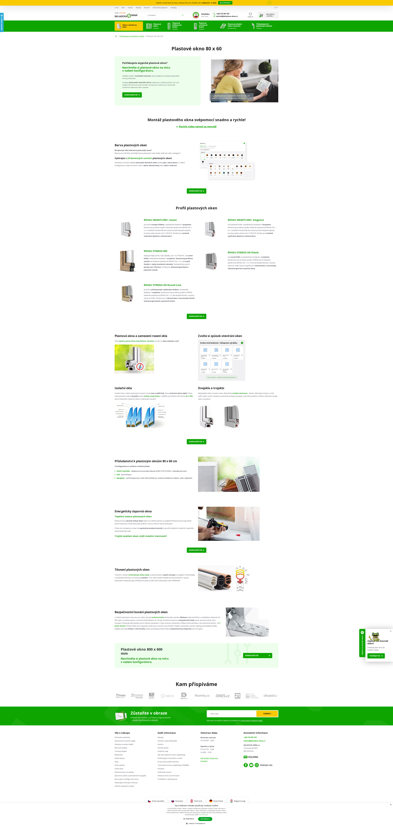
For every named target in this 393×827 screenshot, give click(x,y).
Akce (123, 8)
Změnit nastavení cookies (124, 786)
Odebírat (267, 713)
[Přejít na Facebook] (246, 765)
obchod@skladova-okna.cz (254, 741)
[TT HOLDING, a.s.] (251, 757)
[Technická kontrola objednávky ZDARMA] (196, 15)
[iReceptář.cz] (270, 695)
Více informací (225, 3)
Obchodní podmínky (122, 737)
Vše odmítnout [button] (188, 819)
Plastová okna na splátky (124, 772)
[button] (196, 823)
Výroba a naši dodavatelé (167, 741)
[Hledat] (182, 15)
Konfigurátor (131, 95)
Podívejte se (375, 656)
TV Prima (123, 13)
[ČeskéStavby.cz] (184, 695)
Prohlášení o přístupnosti (167, 779)
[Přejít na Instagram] (257, 765)
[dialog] (196, 815)
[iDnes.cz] (223, 695)
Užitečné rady (163, 751)
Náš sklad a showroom (209, 758)
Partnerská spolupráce (160, 8)
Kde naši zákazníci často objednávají (171, 755)
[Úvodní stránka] (116, 36)
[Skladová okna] (126, 16)
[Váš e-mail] (242, 713)
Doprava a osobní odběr (124, 744)
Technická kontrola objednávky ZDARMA (173, 765)
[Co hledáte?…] (165, 15)
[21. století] (237, 696)
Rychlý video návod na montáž (197, 126)
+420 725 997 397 (250, 737)
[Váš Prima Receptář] (251, 696)
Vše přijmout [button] (205, 819)
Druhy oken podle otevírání (168, 762)
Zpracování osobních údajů (125, 741)
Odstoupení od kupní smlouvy (126, 782)
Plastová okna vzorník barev (168, 776)
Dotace (130, 8)
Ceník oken (119, 769)
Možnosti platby (121, 748)
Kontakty (174, 8)
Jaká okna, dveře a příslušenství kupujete (130, 776)
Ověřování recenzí (164, 772)
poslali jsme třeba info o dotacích (145, 720)
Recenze (147, 8)
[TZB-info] (167, 695)
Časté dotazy (119, 758)
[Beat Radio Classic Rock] (151, 695)
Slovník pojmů (163, 748)
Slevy (117, 762)
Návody (138, 8)
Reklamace (119, 755)
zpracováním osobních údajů (251, 720)
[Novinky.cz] (202, 695)
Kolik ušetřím (120, 765)
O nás (117, 8)
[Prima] (121, 695)
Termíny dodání (121, 751)
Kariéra (160, 744)
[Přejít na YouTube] (251, 765)
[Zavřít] (390, 631)
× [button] (390, 805)
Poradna (161, 769)
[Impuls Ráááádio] (137, 695)
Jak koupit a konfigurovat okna (126, 779)
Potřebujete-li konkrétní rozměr (132, 36)
